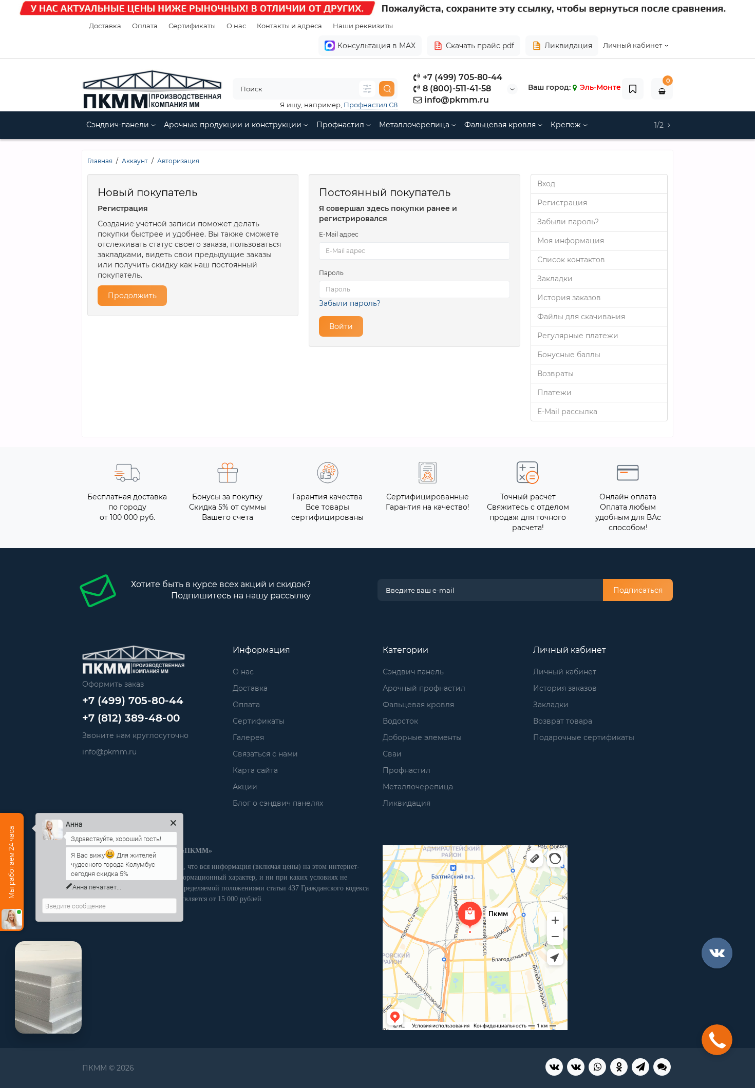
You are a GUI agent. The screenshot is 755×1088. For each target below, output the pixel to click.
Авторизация (178, 161)
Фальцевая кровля (501, 124)
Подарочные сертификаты (583, 737)
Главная (99, 161)
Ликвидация (568, 45)
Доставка (105, 26)
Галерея (248, 737)
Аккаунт (135, 161)
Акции (245, 786)
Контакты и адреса (289, 26)
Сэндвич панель (413, 671)
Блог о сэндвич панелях (278, 803)
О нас (236, 26)
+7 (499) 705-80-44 (461, 77)
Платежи (554, 392)
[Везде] (367, 89)
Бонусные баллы (568, 354)
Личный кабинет (564, 671)
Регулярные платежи (577, 335)
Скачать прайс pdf (480, 45)
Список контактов (571, 259)
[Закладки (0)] (633, 89)
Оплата (145, 26)
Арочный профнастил (424, 688)
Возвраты (555, 373)
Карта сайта (255, 770)
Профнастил (341, 124)
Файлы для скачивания (581, 316)
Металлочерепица (415, 124)
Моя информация (570, 240)
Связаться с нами (265, 754)
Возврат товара (562, 721)
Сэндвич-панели (118, 124)
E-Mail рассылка (567, 411)
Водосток (400, 721)
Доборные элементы (422, 737)
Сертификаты (192, 26)
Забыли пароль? (350, 303)
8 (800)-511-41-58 (456, 88)
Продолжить (132, 295)
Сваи (392, 754)
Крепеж (567, 124)
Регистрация (562, 202)
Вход (546, 183)
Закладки (555, 278)
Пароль (331, 273)
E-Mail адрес (338, 234)
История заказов (569, 297)
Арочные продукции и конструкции (234, 124)
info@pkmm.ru (455, 100)
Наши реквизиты (363, 26)
